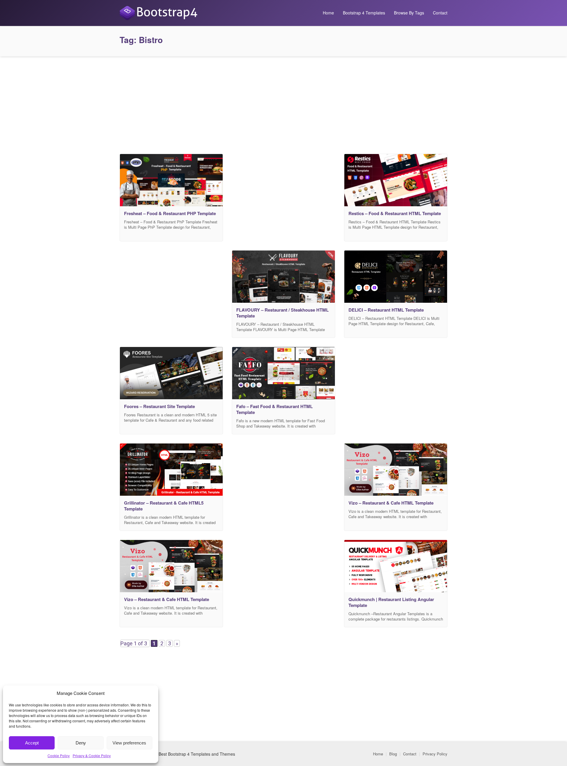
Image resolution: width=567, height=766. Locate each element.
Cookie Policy (59, 755)
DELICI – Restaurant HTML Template (386, 310)
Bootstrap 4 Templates (364, 13)
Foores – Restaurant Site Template (159, 406)
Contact (440, 13)
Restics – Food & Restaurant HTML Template (394, 213)
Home (328, 13)
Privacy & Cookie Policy (92, 755)
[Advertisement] (283, 103)
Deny (81, 742)
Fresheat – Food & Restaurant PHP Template (170, 213)
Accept (32, 742)
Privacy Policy (435, 754)
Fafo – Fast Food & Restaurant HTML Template (274, 409)
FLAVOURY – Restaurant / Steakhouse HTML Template (282, 313)
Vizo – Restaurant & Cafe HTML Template (391, 503)
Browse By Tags (409, 13)
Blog (393, 754)
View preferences (129, 742)
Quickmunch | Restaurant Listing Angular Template (391, 602)
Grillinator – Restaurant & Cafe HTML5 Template (163, 506)
